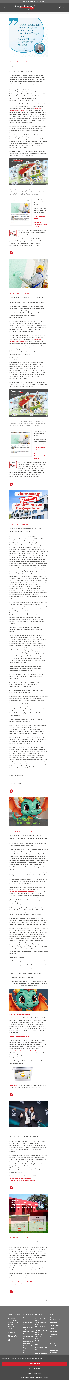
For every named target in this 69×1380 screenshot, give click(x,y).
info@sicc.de (29, 1)
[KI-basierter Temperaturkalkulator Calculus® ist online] (28, 1213)
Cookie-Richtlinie (25, 1377)
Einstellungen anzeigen (34, 1373)
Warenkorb (53, 1331)
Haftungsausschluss (28, 1337)
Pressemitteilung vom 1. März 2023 (20, 1178)
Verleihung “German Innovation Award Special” (24, 1136)
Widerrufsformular (28, 1323)
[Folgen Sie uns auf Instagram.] (12, 1336)
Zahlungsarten (54, 1325)
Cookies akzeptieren (34, 1363)
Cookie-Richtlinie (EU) (28, 1347)
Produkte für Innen (54, 1340)
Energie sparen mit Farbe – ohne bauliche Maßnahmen (26, 66)
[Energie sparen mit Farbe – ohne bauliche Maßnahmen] (28, 37)
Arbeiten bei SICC (41, 1353)
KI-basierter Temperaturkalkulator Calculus (40, 224)
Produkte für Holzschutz (54, 1351)
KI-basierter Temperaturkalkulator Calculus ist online (26, 1242)
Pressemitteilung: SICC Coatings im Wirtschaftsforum (26, 297)
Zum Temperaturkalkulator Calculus (21, 1284)
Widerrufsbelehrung (28, 1319)
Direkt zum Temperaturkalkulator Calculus (23, 1180)
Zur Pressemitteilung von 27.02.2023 (20, 1282)
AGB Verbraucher (27, 1352)
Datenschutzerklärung (36, 1377)
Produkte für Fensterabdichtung (55, 1346)
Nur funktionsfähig (34, 1368)
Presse (26, 293)
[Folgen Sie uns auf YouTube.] (15, 1336)
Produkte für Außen (54, 1335)
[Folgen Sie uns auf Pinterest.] (9, 1340)
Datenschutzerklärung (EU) (28, 1342)
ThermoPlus (13, 1085)
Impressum (45, 1377)
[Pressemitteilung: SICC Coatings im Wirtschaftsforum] (28, 273)
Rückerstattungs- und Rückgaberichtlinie (28, 1330)
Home (9, 13)
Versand (52, 1328)
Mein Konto (53, 1322)
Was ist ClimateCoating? (55, 1319)
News (26, 61)
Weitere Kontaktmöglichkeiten (41, 1347)
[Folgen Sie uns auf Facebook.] (9, 1336)
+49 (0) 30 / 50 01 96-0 (41, 1)
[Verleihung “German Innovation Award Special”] (28, 1114)
